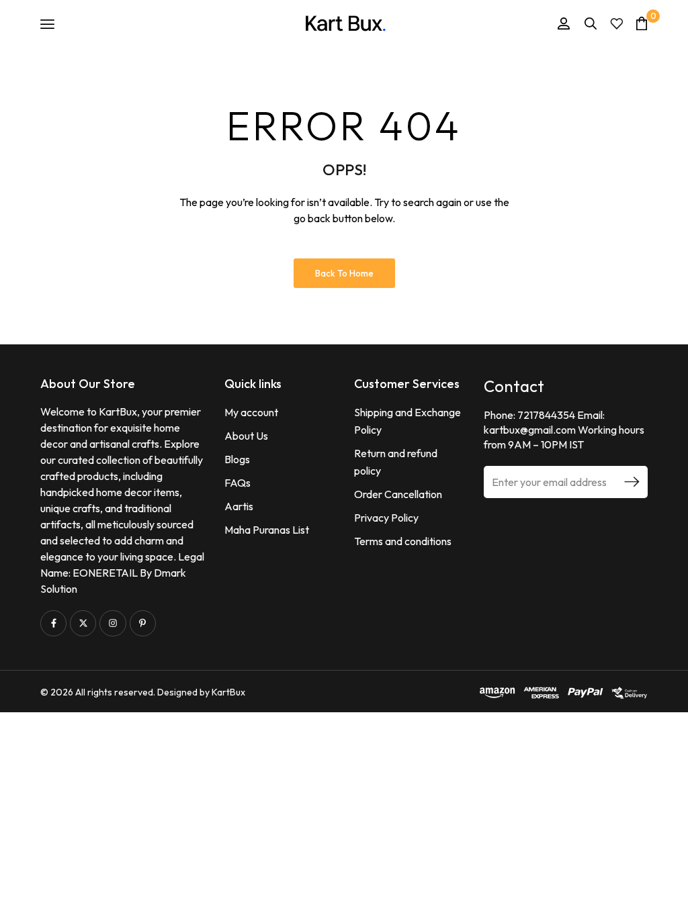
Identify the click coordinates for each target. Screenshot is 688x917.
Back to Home (344, 273)
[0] (642, 23)
